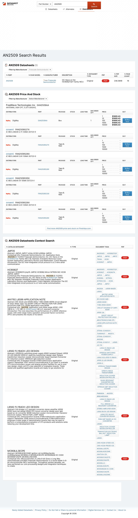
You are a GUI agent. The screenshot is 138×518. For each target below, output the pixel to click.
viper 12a (100, 312)
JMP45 (107, 256)
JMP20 (109, 262)
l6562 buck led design (106, 411)
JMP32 (107, 275)
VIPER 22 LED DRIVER (104, 360)
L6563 (99, 291)
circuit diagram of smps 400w (107, 308)
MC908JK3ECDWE (103, 451)
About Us (122, 510)
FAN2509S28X (43, 169)
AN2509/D (100, 253)
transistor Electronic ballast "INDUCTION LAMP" (107, 433)
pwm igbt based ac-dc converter (107, 420)
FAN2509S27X (43, 145)
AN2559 (110, 393)
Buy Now (128, 120)
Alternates (69, 9)
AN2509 (100, 288)
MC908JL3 (101, 463)
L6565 (115, 342)
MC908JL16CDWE (103, 475)
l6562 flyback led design (107, 349)
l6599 (99, 326)
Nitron (109, 278)
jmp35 (99, 256)
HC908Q (100, 278)
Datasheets (52, 9)
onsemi (10, 129)
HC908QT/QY (13, 259)
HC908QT (100, 272)
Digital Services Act (96, 510)
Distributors (87, 9)
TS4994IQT (101, 333)
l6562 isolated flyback (106, 357)
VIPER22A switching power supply (107, 353)
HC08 (106, 259)
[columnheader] (16, 75)
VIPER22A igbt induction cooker (107, 388)
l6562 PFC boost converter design (107, 415)
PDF (105, 81)
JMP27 (114, 256)
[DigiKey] (9, 120)
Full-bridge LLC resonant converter (107, 405)
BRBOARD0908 (102, 396)
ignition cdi (102, 454)
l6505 (99, 438)
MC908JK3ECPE (103, 466)
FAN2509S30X (43, 194)
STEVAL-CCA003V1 (104, 336)
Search (94, 6)
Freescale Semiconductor (49, 81)
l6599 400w (101, 302)
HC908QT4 (111, 272)
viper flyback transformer (107, 372)
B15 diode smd (102, 299)
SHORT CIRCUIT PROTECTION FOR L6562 (107, 316)
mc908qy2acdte (103, 457)
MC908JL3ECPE (103, 448)
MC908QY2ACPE (103, 472)
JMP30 (99, 284)
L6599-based (30, 309)
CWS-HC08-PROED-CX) (105, 446)
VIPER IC (100, 363)
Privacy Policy (41, 510)
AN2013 (111, 333)
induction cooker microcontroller (107, 376)
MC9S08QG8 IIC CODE (105, 469)
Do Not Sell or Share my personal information (67, 510)
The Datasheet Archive (10, 3)
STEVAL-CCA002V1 (104, 331)
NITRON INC (101, 281)
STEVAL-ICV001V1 (103, 342)
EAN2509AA (42, 121)
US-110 (99, 345)
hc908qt (100, 262)
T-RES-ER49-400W (104, 305)
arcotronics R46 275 (105, 320)
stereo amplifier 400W (106, 409)
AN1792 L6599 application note (107, 295)
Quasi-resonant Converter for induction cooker (107, 382)
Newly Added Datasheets (22, 510)
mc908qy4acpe (103, 460)
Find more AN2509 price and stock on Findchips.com (69, 228)
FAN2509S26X (43, 218)
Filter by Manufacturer (18, 70)
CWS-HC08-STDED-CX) (105, 443)
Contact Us (111, 510)
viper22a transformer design (107, 367)
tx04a (99, 259)
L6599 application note (107, 323)
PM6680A (100, 393)
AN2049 (100, 339)
